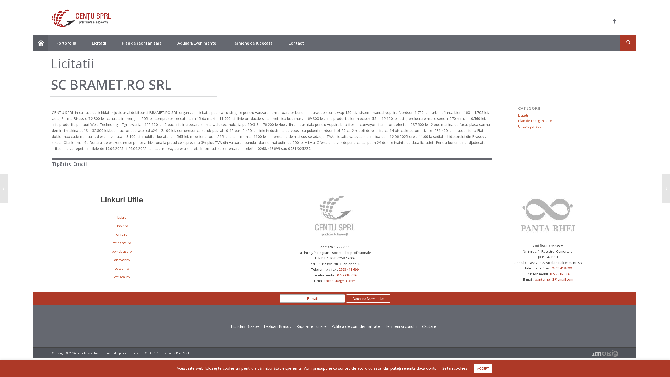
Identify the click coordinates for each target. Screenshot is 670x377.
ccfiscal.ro (122, 277)
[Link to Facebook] (614, 21)
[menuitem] (41, 43)
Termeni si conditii (401, 326)
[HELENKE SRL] (4, 188)
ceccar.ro (122, 268)
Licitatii (523, 115)
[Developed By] (605, 353)
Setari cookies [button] (454, 368)
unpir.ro (122, 226)
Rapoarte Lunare (311, 326)
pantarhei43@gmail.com (554, 279)
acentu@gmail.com (341, 280)
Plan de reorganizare (535, 120)
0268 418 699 (349, 269)
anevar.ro (122, 260)
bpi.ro (121, 217)
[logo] (81, 20)
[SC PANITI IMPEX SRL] (666, 188)
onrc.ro (121, 234)
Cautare (429, 326)
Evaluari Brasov (278, 326)
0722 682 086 (347, 275)
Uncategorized (529, 126)
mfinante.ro (122, 243)
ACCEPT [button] (483, 368)
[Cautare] (628, 43)
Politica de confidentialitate (355, 326)
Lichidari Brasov (245, 326)
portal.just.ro (122, 251)
